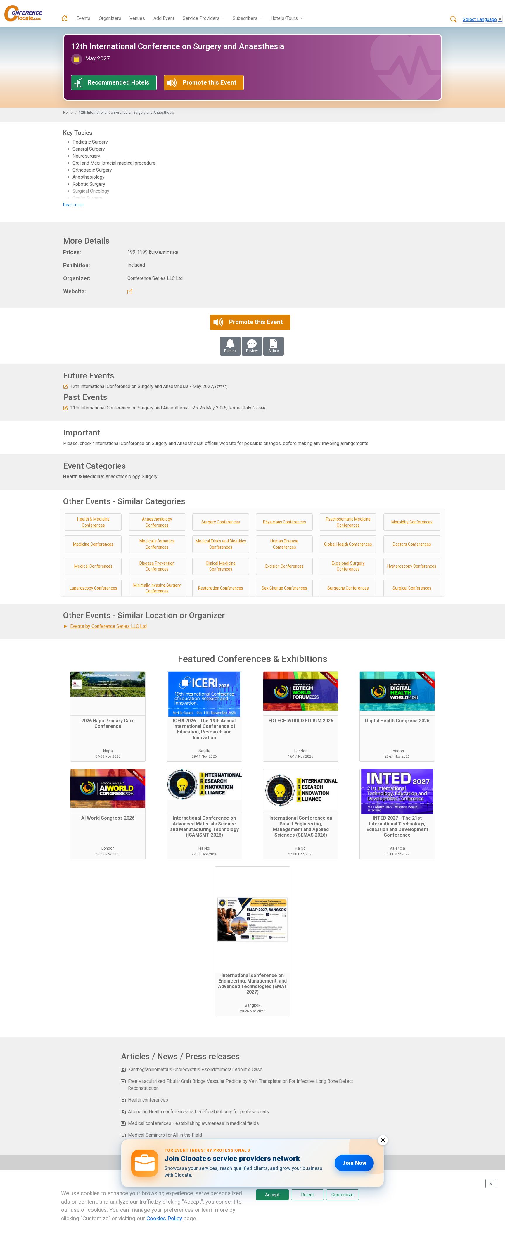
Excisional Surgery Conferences (348, 566)
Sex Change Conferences (284, 588)
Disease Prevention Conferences (156, 566)
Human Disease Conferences (284, 544)
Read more (73, 204)
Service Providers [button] (202, 18)
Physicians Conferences (284, 522)
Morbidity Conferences (412, 522)
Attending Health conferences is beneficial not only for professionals (198, 1111)
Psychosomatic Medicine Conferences (348, 522)
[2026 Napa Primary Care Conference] (107, 694)
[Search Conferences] (453, 20)
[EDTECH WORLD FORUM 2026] (300, 694)
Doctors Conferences (412, 544)
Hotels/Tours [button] (285, 18)
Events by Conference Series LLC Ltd (108, 626)
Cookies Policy (164, 1218)
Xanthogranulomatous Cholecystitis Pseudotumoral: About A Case (195, 1069)
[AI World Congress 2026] (107, 791)
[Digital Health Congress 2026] (397, 694)
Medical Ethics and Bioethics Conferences (221, 544)
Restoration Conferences (220, 588)
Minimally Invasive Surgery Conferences (157, 588)
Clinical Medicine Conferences (221, 566)
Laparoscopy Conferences (93, 588)
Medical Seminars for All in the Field (165, 1135)
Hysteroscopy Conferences (411, 566)
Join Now (354, 1162)
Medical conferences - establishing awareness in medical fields (193, 1123)
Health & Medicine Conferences (93, 522)
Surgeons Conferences (348, 588)
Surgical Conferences (411, 588)
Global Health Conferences (348, 544)
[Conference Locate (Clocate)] (26, 13)
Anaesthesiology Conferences (157, 522)
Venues (137, 18)
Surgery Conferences (220, 522)
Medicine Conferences (93, 544)
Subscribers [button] (246, 18)
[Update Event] (65, 386)
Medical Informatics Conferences (157, 544)
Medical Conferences (93, 566)
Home (68, 113)
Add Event (163, 18)
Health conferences (148, 1100)
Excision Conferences (284, 566)
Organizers (110, 18)
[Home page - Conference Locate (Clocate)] (64, 18)
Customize (342, 1194)
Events (83, 18)
